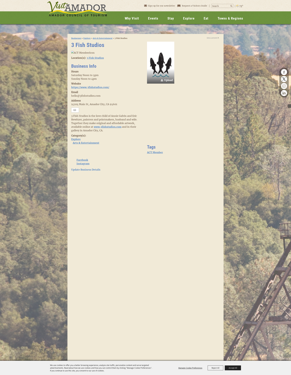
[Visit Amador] (77, 12)
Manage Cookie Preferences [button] (190, 368)
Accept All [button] (233, 368)
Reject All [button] (215, 368)
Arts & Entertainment (102, 38)
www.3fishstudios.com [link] (107, 126)
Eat (206, 18)
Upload (168, 80)
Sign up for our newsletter (161, 6)
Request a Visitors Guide (195, 6)
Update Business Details (85, 169)
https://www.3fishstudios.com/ (90, 87)
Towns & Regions (230, 18)
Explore (188, 18)
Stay (170, 18)
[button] (160, 63)
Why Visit (132, 18)
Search (231, 6)
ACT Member (155, 152)
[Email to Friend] (75, 110)
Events (153, 18)
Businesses (76, 38)
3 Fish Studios (95, 57)
